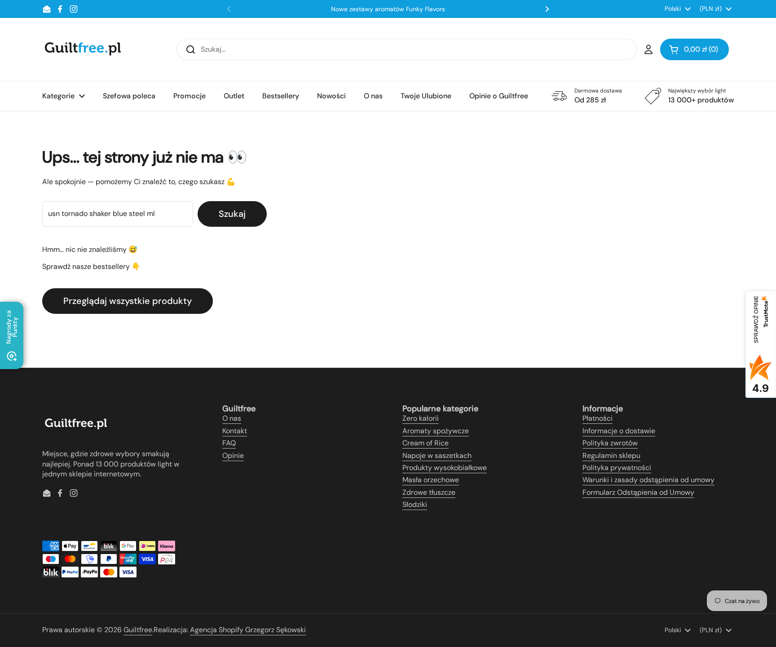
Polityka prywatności (616, 467)
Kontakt (234, 431)
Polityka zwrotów (610, 443)
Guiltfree (137, 629)
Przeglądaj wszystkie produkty (127, 301)
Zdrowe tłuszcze (428, 492)
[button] (694, 49)
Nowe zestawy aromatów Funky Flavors (388, 9)
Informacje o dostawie (618, 431)
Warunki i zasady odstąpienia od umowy (648, 479)
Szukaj (232, 214)
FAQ (229, 443)
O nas (231, 418)
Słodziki (414, 504)
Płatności (597, 418)
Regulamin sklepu (611, 455)
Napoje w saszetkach (437, 455)
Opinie (233, 455)
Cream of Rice (425, 443)
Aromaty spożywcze (435, 431)
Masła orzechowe (430, 479)
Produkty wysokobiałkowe (444, 467)
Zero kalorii (420, 418)
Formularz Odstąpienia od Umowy (638, 492)
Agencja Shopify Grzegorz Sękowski (248, 629)
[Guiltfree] (82, 49)
